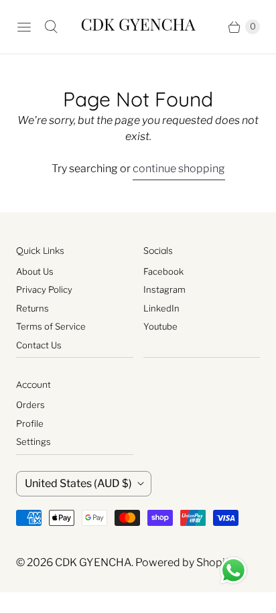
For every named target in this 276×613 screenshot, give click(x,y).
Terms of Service (51, 326)
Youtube (160, 326)
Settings (33, 441)
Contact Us (39, 345)
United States (78, 483)
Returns (32, 308)
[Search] (51, 27)
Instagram (164, 289)
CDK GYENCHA (93, 562)
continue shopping (179, 168)
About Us (35, 271)
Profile (30, 423)
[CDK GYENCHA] (138, 27)
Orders (30, 404)
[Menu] (24, 27)
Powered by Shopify (184, 562)
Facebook (163, 271)
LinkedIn (161, 308)
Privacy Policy (44, 289)
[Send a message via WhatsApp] (233, 570)
